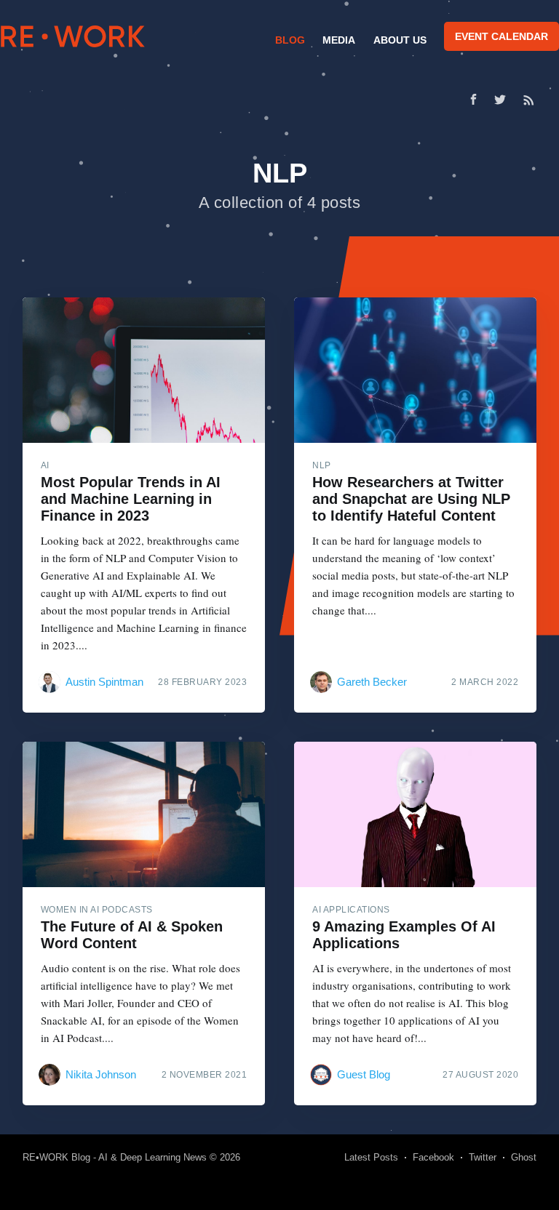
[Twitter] (503, 99)
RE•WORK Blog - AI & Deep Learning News (115, 1157)
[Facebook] (473, 99)
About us (400, 40)
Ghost (523, 1157)
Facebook (433, 1157)
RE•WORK (73, 36)
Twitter (482, 1157)
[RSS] (528, 99)
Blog (290, 40)
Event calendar (501, 36)
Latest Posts (371, 1157)
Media (338, 40)
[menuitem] (288, 40)
